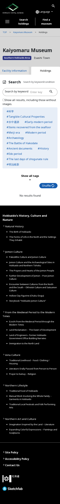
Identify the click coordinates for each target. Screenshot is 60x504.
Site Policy (11, 452)
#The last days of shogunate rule (27, 159)
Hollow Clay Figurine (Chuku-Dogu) (26, 295)
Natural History (14, 226)
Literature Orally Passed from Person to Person (33, 368)
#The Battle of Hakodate (22, 143)
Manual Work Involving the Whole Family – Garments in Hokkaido (30, 398)
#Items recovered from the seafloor (28, 127)
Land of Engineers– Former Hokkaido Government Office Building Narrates (27, 337)
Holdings (45, 70)
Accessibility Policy (17, 459)
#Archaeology (15, 138)
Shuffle (48, 186)
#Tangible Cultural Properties (25, 116)
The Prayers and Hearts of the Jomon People (31, 270)
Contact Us (12, 465)
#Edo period (14, 154)
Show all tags (30, 178)
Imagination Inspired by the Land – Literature (31, 424)
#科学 (10, 111)
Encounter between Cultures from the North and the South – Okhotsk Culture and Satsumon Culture (33, 287)
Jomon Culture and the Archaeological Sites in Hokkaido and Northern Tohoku (31, 264)
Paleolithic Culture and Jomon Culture (27, 256)
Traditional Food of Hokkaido (23, 390)
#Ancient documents (19, 148)
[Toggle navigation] (7, 22)
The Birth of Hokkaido (20, 231)
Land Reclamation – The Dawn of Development (32, 329)
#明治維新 (12, 164)
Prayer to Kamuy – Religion (22, 373)
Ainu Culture (12, 355)
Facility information (14, 70)
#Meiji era (13, 132)
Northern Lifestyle (16, 385)
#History (43, 148)
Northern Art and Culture (20, 419)
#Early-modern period (38, 122)
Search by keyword (16, 91)
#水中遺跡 (12, 122)
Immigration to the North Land (24, 343)
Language (43, 12)
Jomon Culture (13, 251)
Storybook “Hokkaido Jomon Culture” (27, 300)
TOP (5, 32)
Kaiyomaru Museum (22, 32)
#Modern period (35, 132)
